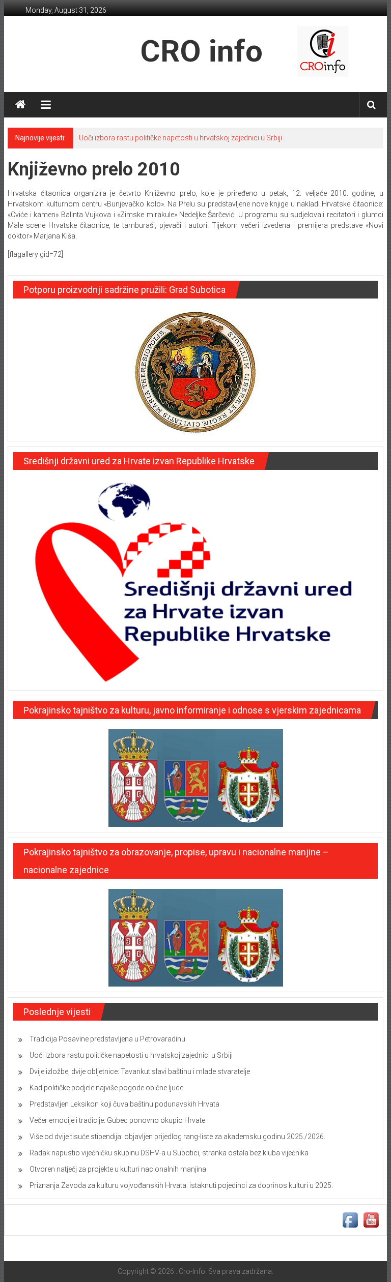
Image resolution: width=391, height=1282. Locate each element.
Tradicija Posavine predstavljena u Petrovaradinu (107, 1039)
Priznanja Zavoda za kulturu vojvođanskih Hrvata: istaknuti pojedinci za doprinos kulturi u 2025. (181, 1185)
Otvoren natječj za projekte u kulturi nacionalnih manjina (118, 1169)
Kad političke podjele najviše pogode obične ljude (106, 1088)
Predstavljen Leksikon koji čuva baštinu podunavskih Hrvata (124, 1104)
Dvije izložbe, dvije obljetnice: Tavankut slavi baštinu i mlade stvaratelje (140, 1071)
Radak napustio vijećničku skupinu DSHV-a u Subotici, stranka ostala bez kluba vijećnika (169, 1153)
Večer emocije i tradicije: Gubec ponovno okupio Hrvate (117, 1120)
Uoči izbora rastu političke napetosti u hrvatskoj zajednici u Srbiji (180, 138)
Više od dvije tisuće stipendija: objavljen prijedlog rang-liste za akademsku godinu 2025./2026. (177, 1136)
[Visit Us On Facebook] (350, 1219)
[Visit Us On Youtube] (370, 1219)
